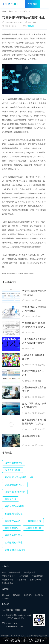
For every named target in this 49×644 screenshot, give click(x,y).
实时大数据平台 (8, 576)
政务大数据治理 (12, 470)
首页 (4, 11)
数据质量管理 (7, 579)
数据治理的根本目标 (15, 484)
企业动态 (28, 594)
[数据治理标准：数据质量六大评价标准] (11, 312)
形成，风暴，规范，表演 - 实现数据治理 (34, 405)
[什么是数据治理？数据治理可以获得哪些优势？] (11, 344)
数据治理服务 (11, 527)
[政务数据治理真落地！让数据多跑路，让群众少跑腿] (11, 424)
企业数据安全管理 (13, 542)
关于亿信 (13, 11)
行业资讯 (23, 11)
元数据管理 (23, 576)
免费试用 (33, 4)
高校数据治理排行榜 (15, 491)
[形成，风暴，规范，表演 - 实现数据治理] (11, 408)
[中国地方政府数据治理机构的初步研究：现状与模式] (11, 328)
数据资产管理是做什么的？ (33, 373)
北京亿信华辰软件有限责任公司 (34, 635)
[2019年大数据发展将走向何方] (11, 360)
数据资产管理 (35, 579)
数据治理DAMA (12, 520)
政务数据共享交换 (13, 462)
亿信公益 (6, 598)
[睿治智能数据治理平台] (11, 3)
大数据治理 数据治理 (15, 549)
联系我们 (17, 594)
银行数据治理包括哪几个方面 (19, 477)
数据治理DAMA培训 (14, 506)
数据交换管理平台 (13, 535)
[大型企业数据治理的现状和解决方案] (11, 295)
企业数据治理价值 (31, 435)
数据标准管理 (37, 576)
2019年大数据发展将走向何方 (33, 357)
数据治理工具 (7, 583)
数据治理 (30, 26)
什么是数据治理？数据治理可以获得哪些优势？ (34, 340)
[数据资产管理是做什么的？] (11, 376)
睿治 (4, 572)
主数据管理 (21, 579)
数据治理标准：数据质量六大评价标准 (34, 308)
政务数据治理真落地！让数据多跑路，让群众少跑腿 (34, 421)
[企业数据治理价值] (11, 440)
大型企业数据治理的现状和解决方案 (34, 292)
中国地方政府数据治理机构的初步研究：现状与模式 (34, 325)
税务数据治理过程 (13, 513)
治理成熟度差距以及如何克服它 (34, 389)
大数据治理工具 (33, 527)
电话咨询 (15, 640)
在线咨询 (39, 640)
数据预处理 (10, 499)
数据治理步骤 (34, 520)
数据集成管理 (15, 572)
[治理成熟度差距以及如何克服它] (11, 392)
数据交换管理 (29, 572)
